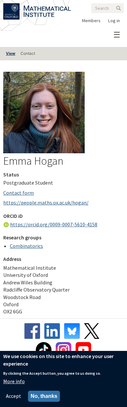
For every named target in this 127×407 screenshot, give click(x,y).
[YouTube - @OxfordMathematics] (83, 350)
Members (91, 20)
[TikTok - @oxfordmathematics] (45, 350)
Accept (13, 396)
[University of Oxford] (12, 7)
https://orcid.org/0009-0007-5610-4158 (53, 224)
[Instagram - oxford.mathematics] (65, 350)
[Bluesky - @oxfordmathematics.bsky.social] (73, 331)
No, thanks (44, 396)
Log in (114, 20)
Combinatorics (26, 246)
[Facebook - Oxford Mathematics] (33, 331)
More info (14, 381)
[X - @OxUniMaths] (93, 331)
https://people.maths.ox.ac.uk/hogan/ (46, 202)
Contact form (18, 192)
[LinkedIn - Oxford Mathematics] (53, 331)
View (10, 53)
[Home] (47, 7)
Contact (28, 53)
